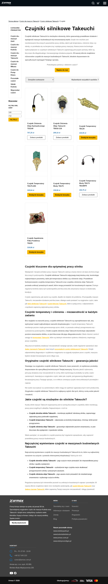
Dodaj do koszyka (88, 137)
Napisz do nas (62, 70)
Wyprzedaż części (15, 91)
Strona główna (13, 21)
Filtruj (13, 120)
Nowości (75, 506)
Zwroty (55, 515)
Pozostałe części (15, 79)
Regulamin (76, 515)
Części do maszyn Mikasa (15, 64)
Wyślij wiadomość (19, 523)
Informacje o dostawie (61, 511)
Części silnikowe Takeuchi (49, 21)
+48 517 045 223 (20, 555)
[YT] (11, 573)
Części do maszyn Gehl (15, 38)
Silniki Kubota (14, 85)
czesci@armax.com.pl (22, 560)
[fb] (15, 573)
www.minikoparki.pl (61, 531)
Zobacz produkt (36, 137)
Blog (55, 519)
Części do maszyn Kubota (15, 47)
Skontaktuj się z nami (61, 506)
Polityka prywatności (79, 519)
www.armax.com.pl (60, 538)
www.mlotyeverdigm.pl (62, 541)
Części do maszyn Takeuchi (29, 21)
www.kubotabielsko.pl (62, 534)
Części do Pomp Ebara (15, 72)
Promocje (75, 511)
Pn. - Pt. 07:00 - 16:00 (22, 551)
